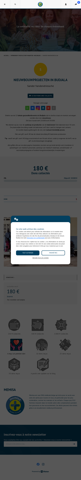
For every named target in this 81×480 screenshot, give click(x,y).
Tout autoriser (27, 253)
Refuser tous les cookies (40, 258)
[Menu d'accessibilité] (78, 2)
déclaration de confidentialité (36, 238)
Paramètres (53, 253)
